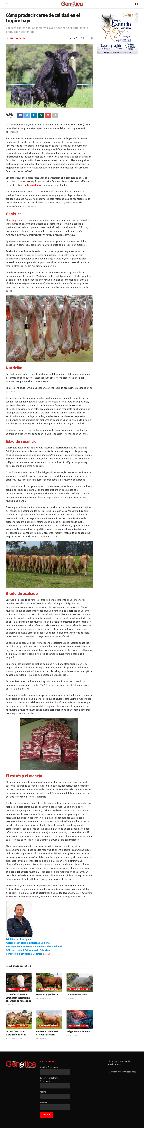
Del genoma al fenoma (78, 1031)
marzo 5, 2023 (73, 998)
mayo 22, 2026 (12, 1005)
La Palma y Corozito (77, 994)
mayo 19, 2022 (73, 1035)
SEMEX (46, 953)
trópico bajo (33, 185)
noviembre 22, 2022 (14, 1038)
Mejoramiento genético (17, 989)
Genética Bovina (17, 38)
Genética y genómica (47, 994)
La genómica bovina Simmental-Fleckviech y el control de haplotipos (18, 997)
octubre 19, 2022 (44, 1038)
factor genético (16, 220)
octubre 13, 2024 (44, 998)
